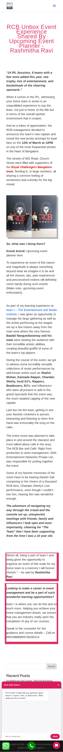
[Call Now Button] (31, 746)
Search (51, 666)
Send (55, 736)
